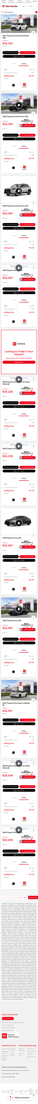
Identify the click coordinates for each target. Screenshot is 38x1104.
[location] (33, 1)
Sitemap (17, 1091)
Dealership (31, 1045)
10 (17, 897)
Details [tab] (14, 63)
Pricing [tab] (24, 63)
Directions (30, 1054)
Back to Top (33, 897)
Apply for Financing (22, 1049)
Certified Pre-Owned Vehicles (5, 1057)
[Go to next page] (21, 897)
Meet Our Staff (31, 1051)
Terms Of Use (12, 1091)
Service (13, 1045)
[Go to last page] (25, 897)
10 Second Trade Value (29, 52)
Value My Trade (21, 1054)
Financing (23, 1045)
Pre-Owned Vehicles (5, 1052)
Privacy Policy (8, 1091)
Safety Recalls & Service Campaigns (32, 1091)
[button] (33, 33)
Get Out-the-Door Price (11, 52)
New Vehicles (6, 1049)
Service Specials (12, 1054)
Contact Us (9, 1018)
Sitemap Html (22, 1091)
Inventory (6, 1045)
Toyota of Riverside (4, 1091)
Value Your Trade (19, 362)
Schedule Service (13, 1049)
